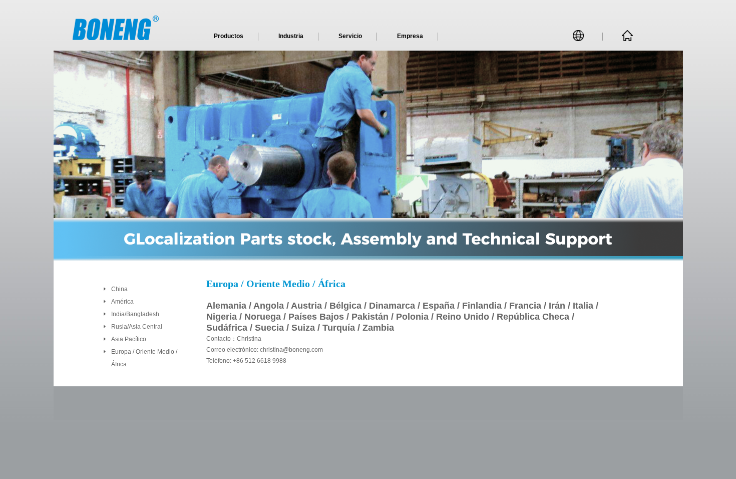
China (119, 289)
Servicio (350, 36)
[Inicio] (627, 39)
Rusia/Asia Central (136, 326)
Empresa (410, 36)
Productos (228, 36)
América (122, 301)
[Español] (580, 38)
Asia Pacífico (128, 339)
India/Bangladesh (135, 314)
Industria (290, 36)
